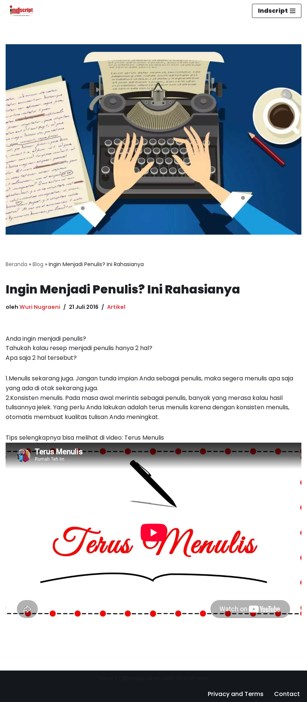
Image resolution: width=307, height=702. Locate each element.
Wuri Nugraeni (39, 307)
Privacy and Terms (236, 694)
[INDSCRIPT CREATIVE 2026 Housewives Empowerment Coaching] (19, 10)
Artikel (116, 307)
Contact (287, 694)
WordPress (192, 678)
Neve (106, 678)
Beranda (16, 264)
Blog (38, 264)
